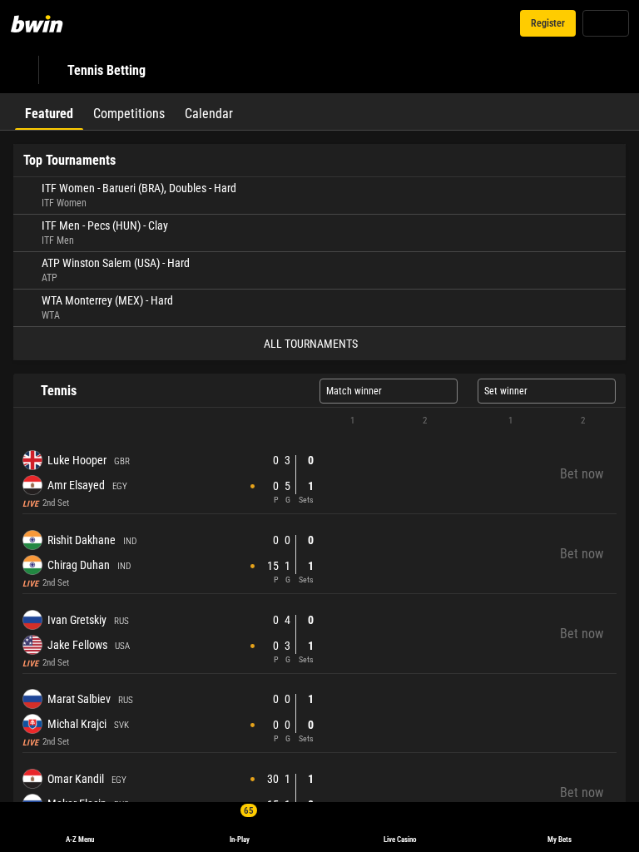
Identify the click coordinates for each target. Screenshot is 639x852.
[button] (319, 421)
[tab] (49, 111)
